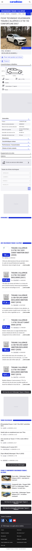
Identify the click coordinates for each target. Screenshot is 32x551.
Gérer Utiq (3, 545)
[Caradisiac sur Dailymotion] (10, 521)
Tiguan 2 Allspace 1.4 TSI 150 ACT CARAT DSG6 (20, 322)
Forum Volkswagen (6, 420)
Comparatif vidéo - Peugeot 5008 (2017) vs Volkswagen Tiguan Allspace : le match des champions (21, 486)
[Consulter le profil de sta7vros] (6, 252)
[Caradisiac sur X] (7, 521)
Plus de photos (26, 48)
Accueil (2, 13)
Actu (24, 13)
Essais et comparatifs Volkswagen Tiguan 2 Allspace (14, 471)
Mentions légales (4, 539)
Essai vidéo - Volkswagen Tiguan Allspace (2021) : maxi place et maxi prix (21, 478)
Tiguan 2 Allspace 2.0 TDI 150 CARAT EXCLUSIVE (19, 275)
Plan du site (19, 536)
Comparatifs (14, 13)
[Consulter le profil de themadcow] (6, 324)
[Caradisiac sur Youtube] (14, 521)
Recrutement (3, 536)
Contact (2, 529)
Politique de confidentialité (21, 539)
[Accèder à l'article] (6, 478)
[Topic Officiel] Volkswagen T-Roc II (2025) (12, 453)
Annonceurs (19, 529)
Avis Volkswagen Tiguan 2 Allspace (11, 243)
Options (3, 156)
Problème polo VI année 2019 (9, 447)
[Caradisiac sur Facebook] (3, 521)
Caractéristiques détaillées (9, 64)
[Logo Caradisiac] (16, 3)
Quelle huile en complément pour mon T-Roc (13, 432)
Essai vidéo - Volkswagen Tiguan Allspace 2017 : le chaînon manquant (21, 494)
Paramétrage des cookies (22, 542)
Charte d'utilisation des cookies (7, 542)
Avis (20, 13)
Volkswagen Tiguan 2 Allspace (13, 11)
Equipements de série (7, 153)
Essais (7, 13)
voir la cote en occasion (9, 53)
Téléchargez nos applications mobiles (13, 526)
